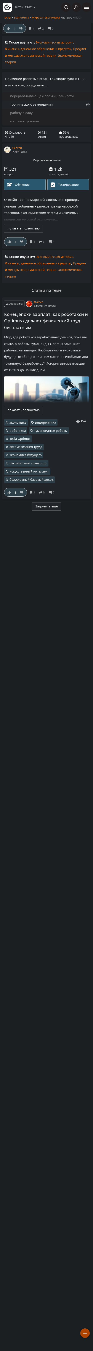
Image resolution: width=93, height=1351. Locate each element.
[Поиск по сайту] (66, 7)
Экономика (21, 17)
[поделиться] (42, 241)
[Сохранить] (33, 241)
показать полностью (24, 228)
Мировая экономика (46, 17)
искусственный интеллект (29, 471)
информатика (45, 422)
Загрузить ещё (46, 506)
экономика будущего (26, 455)
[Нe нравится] (22, 241)
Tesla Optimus (20, 439)
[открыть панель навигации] (86, 7)
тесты (18, 7)
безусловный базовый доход (31, 479)
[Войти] (76, 7)
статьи (30, 7)
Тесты (7, 17)
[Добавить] (85, 1333)
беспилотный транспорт (28, 463)
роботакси (18, 431)
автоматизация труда (26, 447)
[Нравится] (9, 241)
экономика (18, 422)
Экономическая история (54, 42)
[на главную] (7, 7)
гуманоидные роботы (50, 431)
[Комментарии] (52, 241)
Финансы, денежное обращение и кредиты (38, 49)
